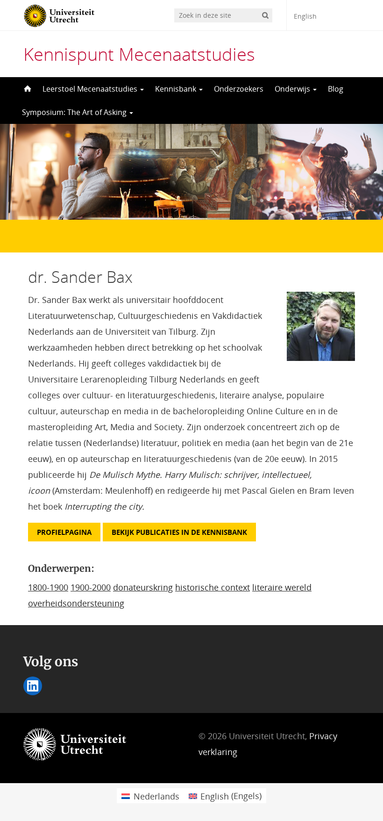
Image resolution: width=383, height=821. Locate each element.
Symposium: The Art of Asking (75, 112)
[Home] (26, 89)
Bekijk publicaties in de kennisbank (179, 532)
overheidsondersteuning (76, 603)
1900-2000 (91, 587)
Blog (335, 89)
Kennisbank (176, 89)
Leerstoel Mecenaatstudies (91, 89)
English (305, 16)
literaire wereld (282, 587)
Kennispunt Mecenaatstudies (139, 54)
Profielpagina (64, 532)
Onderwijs (293, 89)
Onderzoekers (238, 89)
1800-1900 (48, 587)
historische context (212, 587)
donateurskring (143, 587)
